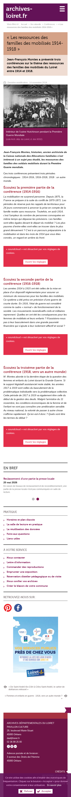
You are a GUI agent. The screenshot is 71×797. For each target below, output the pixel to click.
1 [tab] (33, 499)
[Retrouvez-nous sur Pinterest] (7, 608)
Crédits (60, 771)
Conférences (49, 24)
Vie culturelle (35, 24)
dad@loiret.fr (13, 738)
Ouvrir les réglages (35, 261)
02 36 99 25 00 (14, 742)
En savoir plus (54, 785)
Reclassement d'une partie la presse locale (28, 478)
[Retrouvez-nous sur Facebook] (18, 608)
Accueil (24, 24)
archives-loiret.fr (19, 12)
